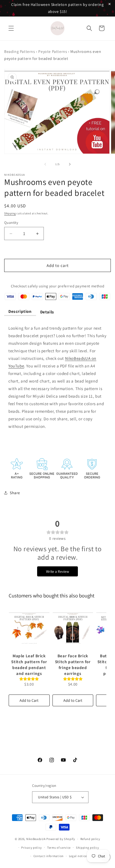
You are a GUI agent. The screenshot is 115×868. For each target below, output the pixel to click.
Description (20, 311)
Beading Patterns (19, 51)
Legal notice (78, 856)
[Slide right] (70, 164)
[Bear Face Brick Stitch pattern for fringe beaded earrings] (73, 628)
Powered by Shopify (60, 839)
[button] (11, 28)
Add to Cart (29, 700)
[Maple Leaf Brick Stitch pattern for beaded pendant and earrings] (29, 628)
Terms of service (59, 848)
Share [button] (15, 492)
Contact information (48, 856)
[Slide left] (45, 164)
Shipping (10, 213)
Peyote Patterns (52, 51)
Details (47, 312)
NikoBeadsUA (36, 839)
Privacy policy (31, 848)
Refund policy (90, 839)
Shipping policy (87, 848)
